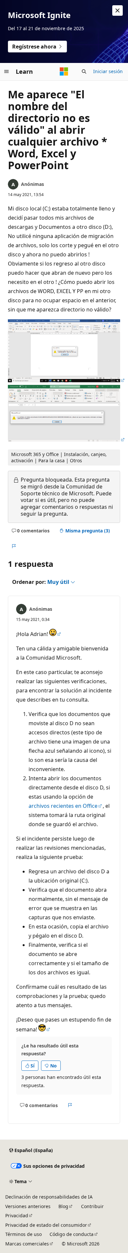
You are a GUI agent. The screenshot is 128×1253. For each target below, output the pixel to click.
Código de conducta (72, 1234)
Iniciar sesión (108, 71)
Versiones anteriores (28, 1206)
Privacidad (16, 1215)
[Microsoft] (64, 71)
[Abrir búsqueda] (84, 71)
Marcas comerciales (27, 1244)
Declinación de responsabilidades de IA (49, 1197)
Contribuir (92, 1206)
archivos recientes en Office (63, 805)
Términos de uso (23, 1234)
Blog (63, 1206)
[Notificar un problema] (13, 546)
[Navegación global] (6, 71)
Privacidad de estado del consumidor (46, 1225)
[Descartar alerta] (117, 10)
